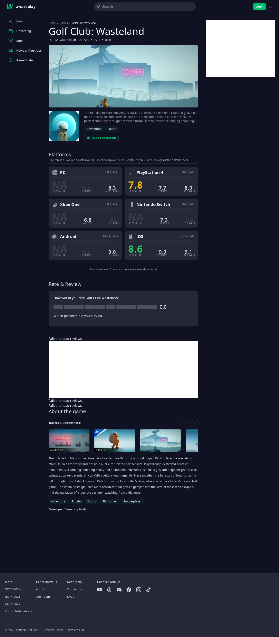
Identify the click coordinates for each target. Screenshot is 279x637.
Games (64, 23)
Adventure (94, 129)
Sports (91, 501)
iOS (80, 40)
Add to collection (104, 138)
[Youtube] (99, 589)
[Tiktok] (148, 589)
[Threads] (109, 589)
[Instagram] (138, 589)
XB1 (62, 40)
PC (50, 40)
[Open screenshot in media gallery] (160, 440)
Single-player (133, 501)
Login (259, 6)
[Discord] (119, 589)
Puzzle (111, 129)
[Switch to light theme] (270, 6)
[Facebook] (128, 589)
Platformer (110, 501)
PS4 (56, 40)
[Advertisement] (123, 369)
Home (52, 23)
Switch (71, 40)
